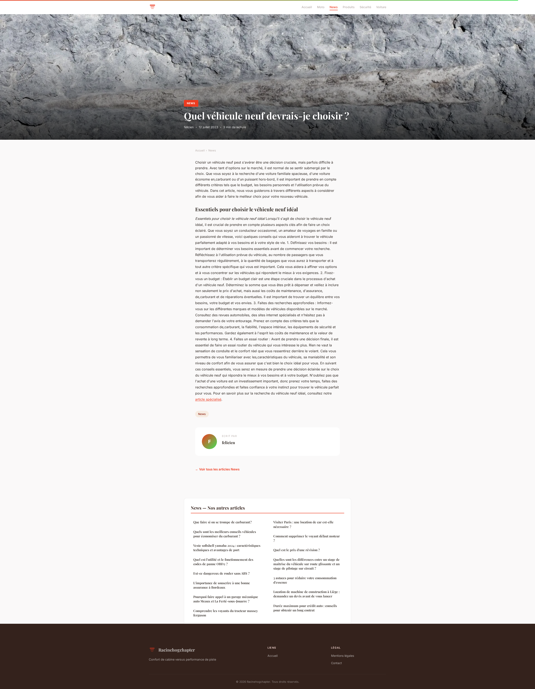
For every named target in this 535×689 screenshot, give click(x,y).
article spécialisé (208, 399)
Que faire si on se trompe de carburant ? (222, 522)
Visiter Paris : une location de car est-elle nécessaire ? (303, 524)
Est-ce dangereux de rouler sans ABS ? (221, 573)
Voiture (381, 7)
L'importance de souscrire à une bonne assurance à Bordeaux (221, 585)
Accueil (307, 7)
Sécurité (365, 7)
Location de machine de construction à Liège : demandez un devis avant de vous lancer (306, 594)
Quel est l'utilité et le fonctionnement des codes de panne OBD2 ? (223, 561)
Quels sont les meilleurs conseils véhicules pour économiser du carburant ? (224, 534)
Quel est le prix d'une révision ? (296, 550)
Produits (349, 7)
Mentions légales (342, 655)
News (334, 7)
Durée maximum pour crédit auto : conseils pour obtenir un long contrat (305, 608)
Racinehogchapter (176, 650)
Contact (336, 663)
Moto (321, 7)
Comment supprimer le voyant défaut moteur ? (306, 538)
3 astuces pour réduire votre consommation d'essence (304, 580)
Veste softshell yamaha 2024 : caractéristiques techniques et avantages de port (226, 547)
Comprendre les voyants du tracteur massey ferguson (225, 613)
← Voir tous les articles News (217, 469)
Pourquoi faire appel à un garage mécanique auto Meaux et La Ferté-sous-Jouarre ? (225, 599)
